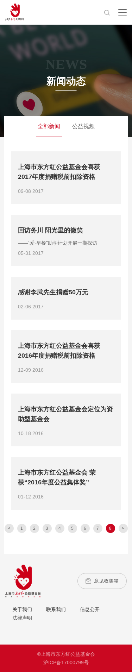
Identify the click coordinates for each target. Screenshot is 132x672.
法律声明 (22, 618)
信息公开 (90, 609)
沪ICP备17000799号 (66, 662)
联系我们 (56, 609)
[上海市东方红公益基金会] (22, 580)
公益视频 (83, 126)
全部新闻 (49, 126)
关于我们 (22, 609)
